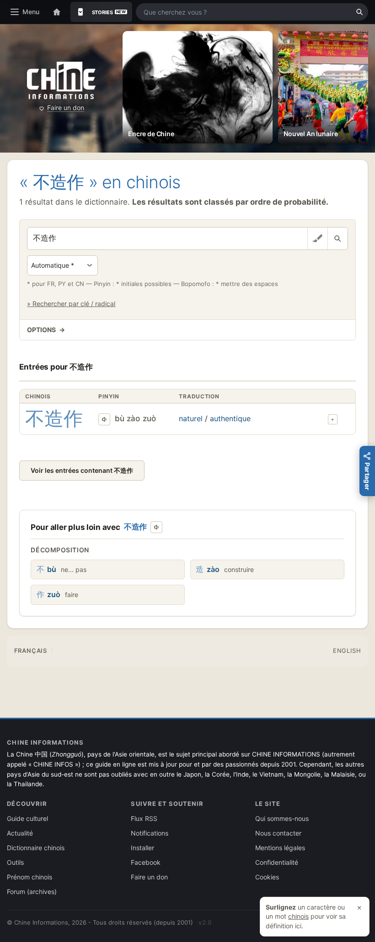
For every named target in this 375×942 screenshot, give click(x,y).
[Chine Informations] (61, 81)
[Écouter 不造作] (104, 419)
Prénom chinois (29, 877)
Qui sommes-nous (282, 818)
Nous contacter (278, 833)
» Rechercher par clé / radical (71, 303)
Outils (15, 862)
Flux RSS (144, 818)
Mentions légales (280, 848)
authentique (230, 418)
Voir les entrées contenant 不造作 (82, 470)
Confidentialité (276, 862)
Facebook (146, 862)
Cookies (267, 877)
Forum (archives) (32, 891)
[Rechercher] (359, 12)
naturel (191, 418)
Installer (142, 848)
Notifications (149, 833)
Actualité (20, 833)
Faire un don (65, 107)
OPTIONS (45, 329)
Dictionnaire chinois (35, 848)
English (347, 650)
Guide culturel (27, 818)
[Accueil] (57, 12)
